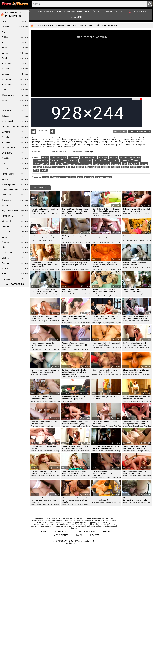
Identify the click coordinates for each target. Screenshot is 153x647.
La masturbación (15, 147)
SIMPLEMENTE (92, 167)
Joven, (102, 215)
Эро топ (74, 528)
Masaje (15, 205)
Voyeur (15, 268)
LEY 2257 (94, 535)
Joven (45, 177)
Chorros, (70, 323)
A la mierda (73, 158)
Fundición (15, 231)
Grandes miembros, (76, 294)
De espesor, (56, 294)
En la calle (89, 177)
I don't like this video (52, 131)
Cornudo (15, 163)
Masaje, (140, 426)
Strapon (15, 258)
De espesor (15, 253)
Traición (15, 263)
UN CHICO (98, 161)
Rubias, (94, 296)
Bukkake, (58, 269)
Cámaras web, (66, 269)
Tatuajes (15, 226)
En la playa (15, 153)
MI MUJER (56, 161)
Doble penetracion (15, 190)
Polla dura (103, 158)
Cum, (50, 294)
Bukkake (15, 137)
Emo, (79, 349)
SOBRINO (133, 164)
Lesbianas (15, 195)
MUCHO (65, 167)
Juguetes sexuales (15, 210)
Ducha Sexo (125, 161)
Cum (49, 374)
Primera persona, (120, 215)
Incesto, (125, 213)
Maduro (15, 53)
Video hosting (63, 532)
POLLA (125, 167)
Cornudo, (34, 213)
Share (132, 131)
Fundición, (126, 294)
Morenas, (136, 213)
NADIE (43, 170)
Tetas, (130, 213)
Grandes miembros (103, 177)
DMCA (79, 535)
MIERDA (144, 167)
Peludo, (80, 242)
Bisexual (15, 69)
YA (73, 167)
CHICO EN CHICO (88, 158)
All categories (15, 284)
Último (96, 11)
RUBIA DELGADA (41, 164)
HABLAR (37, 167)
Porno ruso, (100, 242)
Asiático (15, 100)
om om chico (86, 164)
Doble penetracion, (78, 269)
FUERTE (115, 167)
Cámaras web (56, 177)
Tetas (120, 426)
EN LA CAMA (85, 161)
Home (43, 532)
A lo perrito (15, 79)
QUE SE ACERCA (58, 158)
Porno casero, (109, 215)
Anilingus (15, 142)
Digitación (15, 200)
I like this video (33, 131)
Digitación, (47, 213)
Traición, (34, 401)
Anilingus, (44, 321)
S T (53, 164)
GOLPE (105, 167)
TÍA (124, 164)
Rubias (15, 37)
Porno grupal (15, 216)
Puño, (86, 242)
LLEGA (80, 167)
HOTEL (144, 164)
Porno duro (15, 84)
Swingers (15, 132)
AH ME (45, 158)
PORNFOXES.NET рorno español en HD (78, 541)
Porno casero (15, 174)
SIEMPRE (48, 167)
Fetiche (15, 169)
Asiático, (95, 374)
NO (57, 167)
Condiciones (61, 535)
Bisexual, (38, 240)
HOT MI (113, 158)
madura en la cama (101, 164)
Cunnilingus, (53, 401)
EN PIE (60, 164)
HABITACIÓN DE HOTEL (130, 158)
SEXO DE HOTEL (41, 161)
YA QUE (137, 161)
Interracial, (114, 269)
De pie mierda (72, 164)
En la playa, (56, 213)
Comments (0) (143, 131)
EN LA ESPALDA (70, 161)
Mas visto (121, 11)
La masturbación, (128, 240)
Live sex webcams (44, 11)
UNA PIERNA (112, 161)
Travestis (15, 279)
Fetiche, (112, 242)
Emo (80, 177)
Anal (15, 32)
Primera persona (15, 184)
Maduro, (44, 240)
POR (36, 170)
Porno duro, (96, 215)
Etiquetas (76, 17)
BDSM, (39, 294)
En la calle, (144, 347)
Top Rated (108, 11)
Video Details (120, 131)
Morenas (15, 74)
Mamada (15, 27)
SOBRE (134, 167)
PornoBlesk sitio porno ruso (73, 11)
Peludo (50, 240)
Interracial (15, 221)
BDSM (15, 237)
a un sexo (116, 164)
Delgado (15, 116)
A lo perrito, (138, 374)
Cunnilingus (70, 177)
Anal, (32, 240)
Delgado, (41, 213)
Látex (15, 247)
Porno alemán (15, 121)
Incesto (69, 401)
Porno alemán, (90, 323)
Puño (15, 42)
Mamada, (65, 215)
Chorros (15, 242)
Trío (15, 105)
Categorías (139, 11)
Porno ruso (15, 63)
